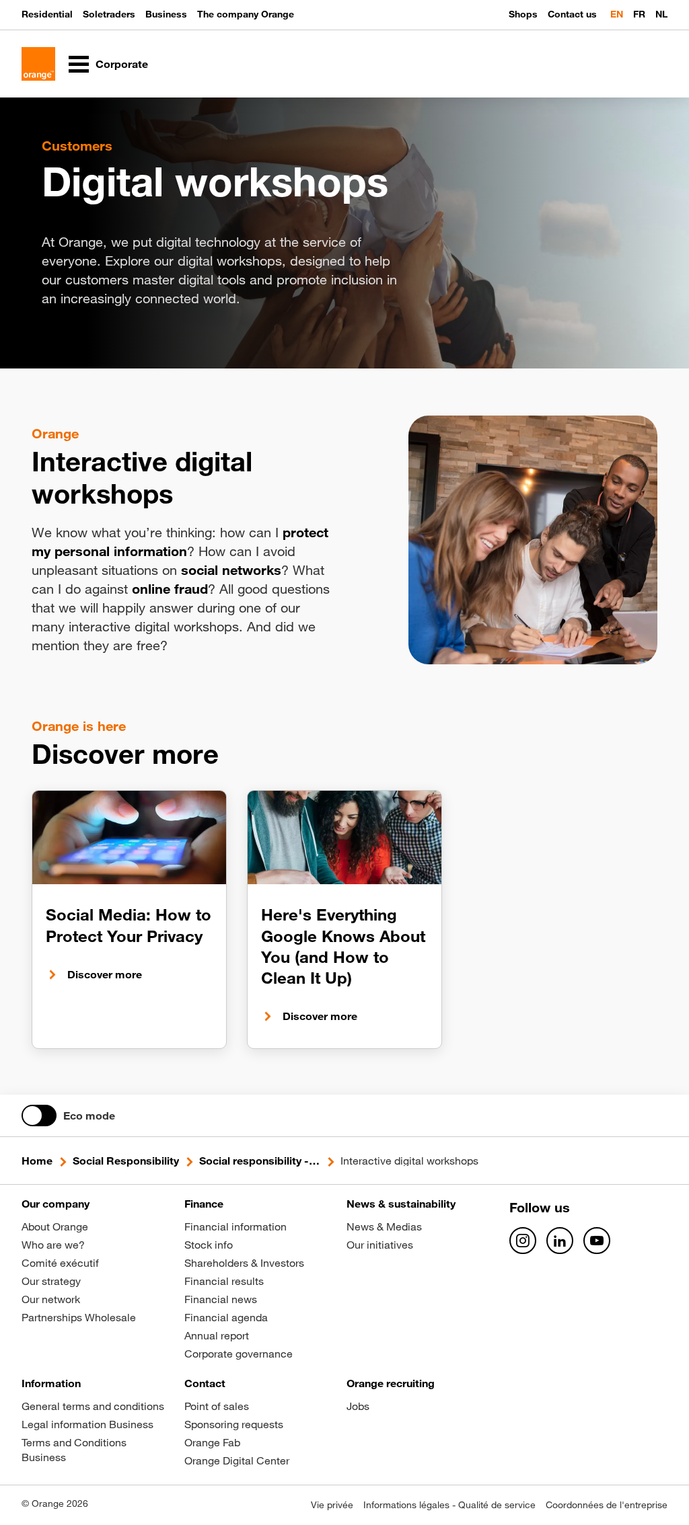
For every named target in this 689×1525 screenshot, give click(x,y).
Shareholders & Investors (244, 1262)
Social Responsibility (126, 1160)
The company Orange (245, 14)
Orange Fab (212, 1442)
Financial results (224, 1281)
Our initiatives (380, 1244)
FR (639, 14)
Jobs (358, 1406)
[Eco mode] (39, 1115)
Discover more (104, 974)
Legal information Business (87, 1424)
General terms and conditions (93, 1406)
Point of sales (216, 1406)
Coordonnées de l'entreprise (606, 1505)
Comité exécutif (60, 1262)
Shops (523, 14)
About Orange (55, 1226)
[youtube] (596, 1240)
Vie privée (332, 1505)
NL (661, 14)
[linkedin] (559, 1240)
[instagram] (522, 1240)
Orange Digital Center (236, 1460)
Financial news (220, 1299)
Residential (47, 14)
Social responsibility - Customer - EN (259, 1160)
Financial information (235, 1226)
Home (37, 1160)
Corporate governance (238, 1353)
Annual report (216, 1335)
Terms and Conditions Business (74, 1450)
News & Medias (384, 1226)
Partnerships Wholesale (79, 1317)
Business (166, 14)
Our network (51, 1299)
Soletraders (109, 14)
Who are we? (53, 1244)
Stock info (208, 1244)
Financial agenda (226, 1317)
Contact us (572, 14)
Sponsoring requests (233, 1424)
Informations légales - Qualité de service (449, 1505)
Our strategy (51, 1281)
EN (616, 14)
